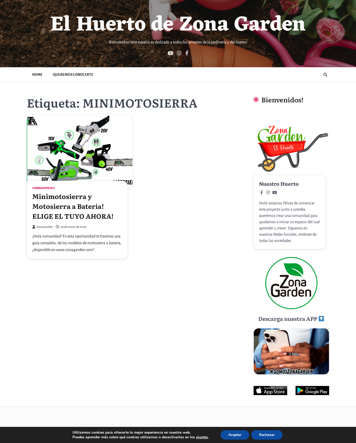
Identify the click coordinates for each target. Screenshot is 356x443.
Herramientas (43, 188)
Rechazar (267, 434)
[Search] (325, 75)
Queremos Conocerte (73, 75)
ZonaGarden (44, 227)
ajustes (202, 437)
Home (37, 75)
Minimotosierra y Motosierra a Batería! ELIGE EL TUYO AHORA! (73, 206)
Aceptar (234, 434)
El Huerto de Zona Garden (178, 25)
